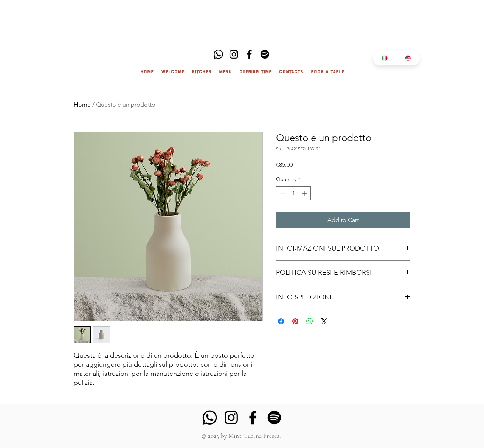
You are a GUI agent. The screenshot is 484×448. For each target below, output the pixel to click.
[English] (408, 58)
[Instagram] (234, 54)
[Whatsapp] (218, 54)
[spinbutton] (293, 193)
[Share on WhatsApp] (309, 321)
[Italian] (384, 58)
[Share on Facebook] (280, 321)
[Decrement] (282, 193)
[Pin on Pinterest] (295, 321)
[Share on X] (324, 321)
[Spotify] (265, 54)
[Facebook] (249, 54)
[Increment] (305, 193)
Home (82, 104)
